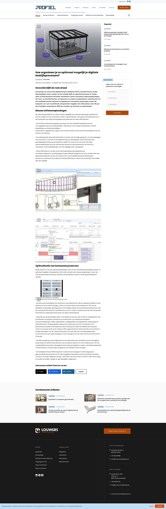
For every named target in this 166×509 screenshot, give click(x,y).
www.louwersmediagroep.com (121, 494)
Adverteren (86, 7)
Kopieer (81, 371)
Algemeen (38, 79)
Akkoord (160, 506)
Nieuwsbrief (102, 7)
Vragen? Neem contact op (116, 431)
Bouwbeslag (110, 15)
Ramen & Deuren (48, 15)
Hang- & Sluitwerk (41, 465)
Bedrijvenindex (124, 7)
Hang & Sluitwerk (62, 15)
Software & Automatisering (94, 15)
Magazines (68, 7)
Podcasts (76, 7)
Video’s (94, 7)
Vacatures (111, 7)
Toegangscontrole (77, 15)
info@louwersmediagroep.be (120, 485)
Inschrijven (117, 113)
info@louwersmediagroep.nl (120, 459)
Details (151, 506)
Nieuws (37, 15)
